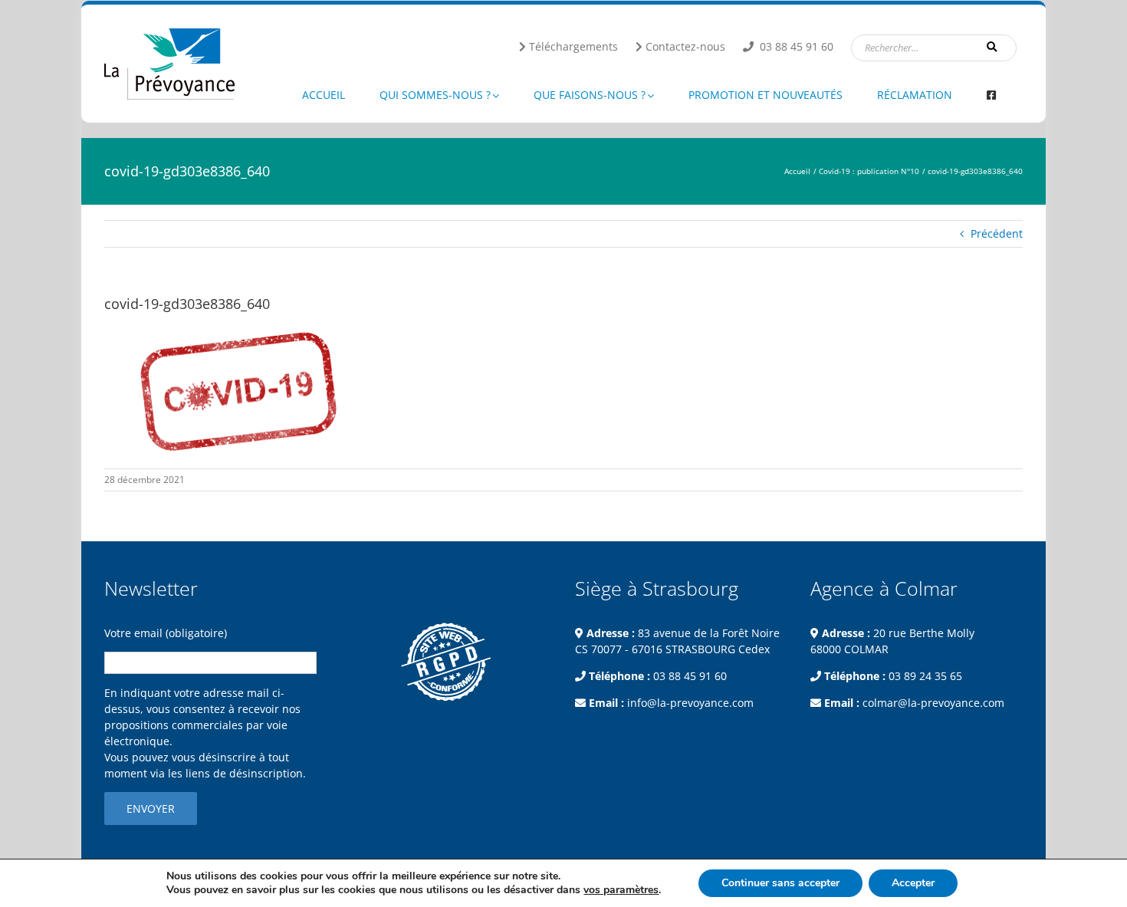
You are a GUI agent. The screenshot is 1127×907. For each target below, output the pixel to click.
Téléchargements (573, 46)
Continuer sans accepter (780, 883)
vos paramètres (621, 890)
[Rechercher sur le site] (993, 47)
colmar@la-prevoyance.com (933, 702)
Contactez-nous (685, 46)
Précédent (997, 233)
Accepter (913, 883)
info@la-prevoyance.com (690, 702)
